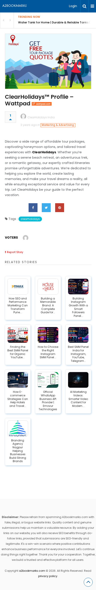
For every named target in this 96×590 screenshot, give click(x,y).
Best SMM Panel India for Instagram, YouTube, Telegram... (78, 354)
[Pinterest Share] (59, 207)
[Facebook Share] (33, 207)
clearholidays (30, 219)
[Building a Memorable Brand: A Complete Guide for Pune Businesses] (48, 286)
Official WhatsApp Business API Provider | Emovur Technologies (48, 400)
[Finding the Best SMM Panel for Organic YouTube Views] (18, 335)
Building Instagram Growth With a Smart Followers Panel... (78, 307)
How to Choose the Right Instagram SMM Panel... (48, 352)
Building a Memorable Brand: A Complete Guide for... (48, 305)
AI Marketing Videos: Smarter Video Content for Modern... (78, 399)
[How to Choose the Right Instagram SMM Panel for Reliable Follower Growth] (48, 335)
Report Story (15, 252)
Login (73, 6)
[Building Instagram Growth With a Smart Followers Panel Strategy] (78, 286)
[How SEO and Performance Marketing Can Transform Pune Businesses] (18, 286)
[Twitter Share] (46, 207)
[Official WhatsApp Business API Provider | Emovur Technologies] (48, 380)
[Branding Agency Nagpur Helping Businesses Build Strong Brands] (18, 428)
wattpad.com (43, 103)
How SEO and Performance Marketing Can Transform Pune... (18, 305)
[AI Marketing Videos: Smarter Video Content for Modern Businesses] (78, 380)
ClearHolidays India (41, 117)
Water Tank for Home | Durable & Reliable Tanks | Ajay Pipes (57, 22)
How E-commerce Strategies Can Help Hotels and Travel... (17, 399)
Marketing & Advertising (58, 125)
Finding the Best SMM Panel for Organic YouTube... (17, 352)
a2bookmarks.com (32, 571)
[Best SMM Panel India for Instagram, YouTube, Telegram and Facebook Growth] (78, 335)
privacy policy (47, 576)
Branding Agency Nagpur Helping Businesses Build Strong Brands (17, 451)
